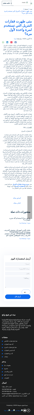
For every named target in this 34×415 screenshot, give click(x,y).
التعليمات (6, 378)
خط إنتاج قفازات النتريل (10, 347)
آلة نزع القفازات (8, 353)
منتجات (6, 356)
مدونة (28, 223)
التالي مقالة (17, 203)
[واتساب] (3, 42)
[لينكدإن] (7, 42)
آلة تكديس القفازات (9, 350)
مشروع (6, 368)
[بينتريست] (11, 42)
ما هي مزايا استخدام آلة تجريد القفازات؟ (19, 219)
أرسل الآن (18, 296)
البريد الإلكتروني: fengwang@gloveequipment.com (16, 393)
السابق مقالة (17, 198)
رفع (25, 292)
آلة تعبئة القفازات (8, 344)
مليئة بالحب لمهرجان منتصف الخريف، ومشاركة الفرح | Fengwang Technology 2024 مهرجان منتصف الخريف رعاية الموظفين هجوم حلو (17, 232)
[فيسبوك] (16, 42)
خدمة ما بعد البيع (8, 375)
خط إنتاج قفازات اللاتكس (10, 341)
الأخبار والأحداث (8, 371)
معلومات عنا (7, 365)
